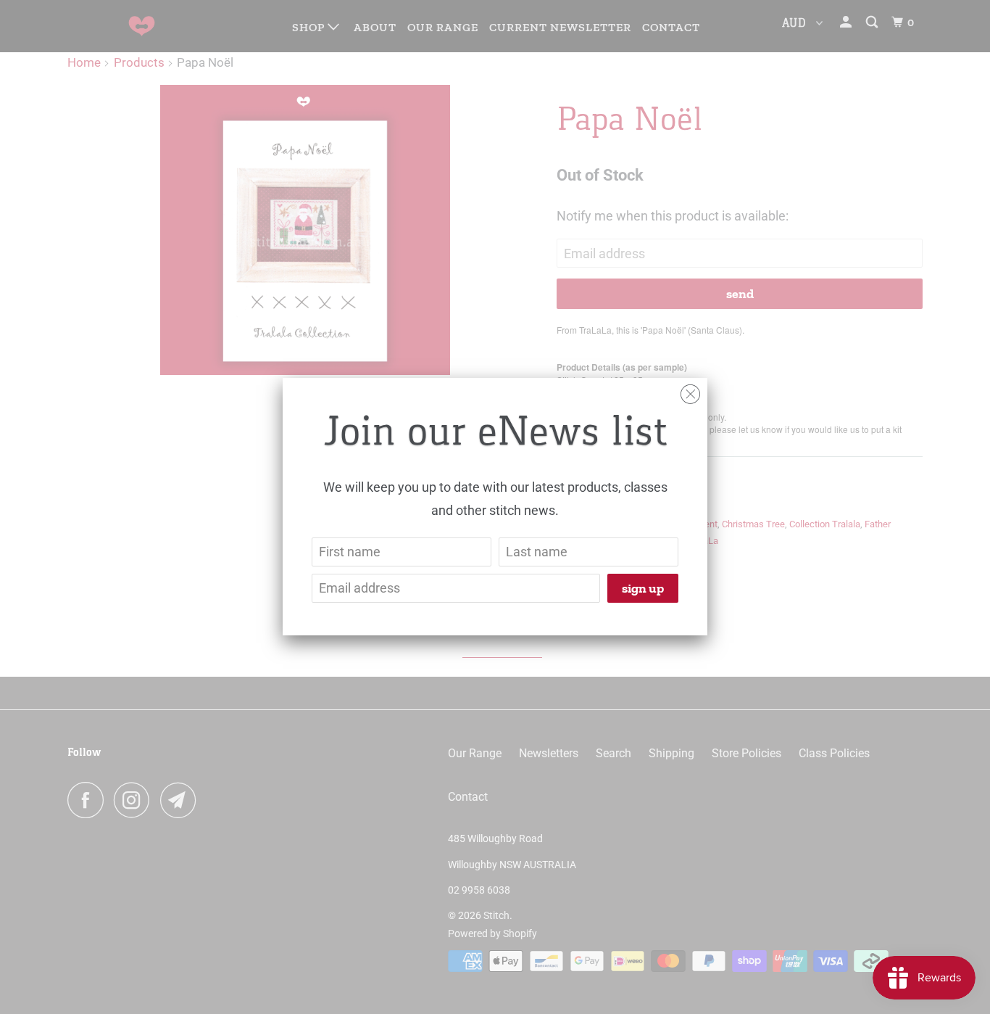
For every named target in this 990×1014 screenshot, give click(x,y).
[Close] (690, 390)
